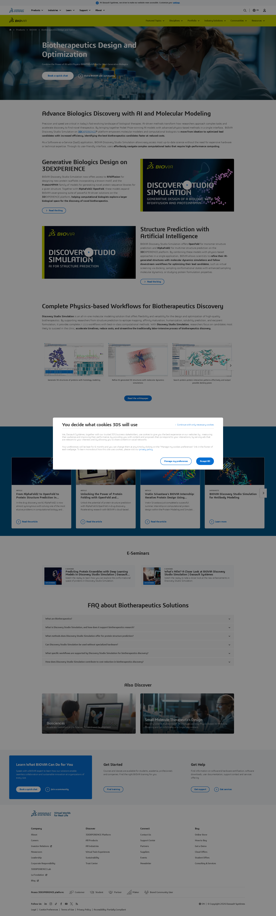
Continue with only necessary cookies (195, 425)
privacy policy (146, 449)
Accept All (205, 461)
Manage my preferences (176, 461)
